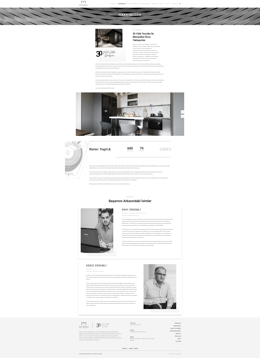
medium (136, 348)
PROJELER (155, 3)
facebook (124, 348)
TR (180, 3)
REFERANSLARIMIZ (144, 3)
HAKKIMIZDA (122, 3)
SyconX (179, 353)
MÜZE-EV (162, 3)
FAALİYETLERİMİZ (132, 3)
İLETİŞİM (173, 3)
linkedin (131, 348)
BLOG (167, 3)
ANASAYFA (113, 3)
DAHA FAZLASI (165, 149)
